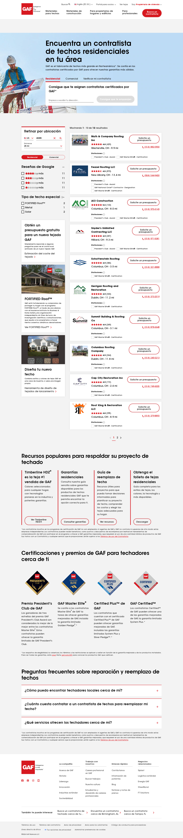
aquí (54, 655)
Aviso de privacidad (72, 825)
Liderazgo (63, 782)
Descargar (142, 522)
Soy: (145, 5)
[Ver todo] (104, 153)
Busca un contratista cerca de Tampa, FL (135, 812)
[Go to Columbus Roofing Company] (80, 351)
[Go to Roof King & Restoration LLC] (80, 409)
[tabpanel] (91, 93)
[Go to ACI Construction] (80, 204)
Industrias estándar (68, 793)
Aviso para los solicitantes (96, 825)
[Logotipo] (31, 15)
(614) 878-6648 (150, 327)
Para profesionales (129, 12)
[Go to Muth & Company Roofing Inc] (80, 140)
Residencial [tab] (53, 79)
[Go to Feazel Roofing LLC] (80, 170)
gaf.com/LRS (66, 655)
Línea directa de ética (31, 830)
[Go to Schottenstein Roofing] (80, 262)
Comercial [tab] (72, 79)
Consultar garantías (75, 522)
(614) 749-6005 (150, 386)
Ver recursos (107, 522)
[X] (28, 780)
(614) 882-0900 (150, 147)
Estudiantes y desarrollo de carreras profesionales (95, 793)
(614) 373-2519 (150, 297)
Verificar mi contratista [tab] (97, 79)
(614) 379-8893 (150, 416)
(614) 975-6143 (150, 209)
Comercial (54, 157)
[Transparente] (54, 137)
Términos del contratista (49, 825)
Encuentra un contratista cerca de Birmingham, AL (105, 812)
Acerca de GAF (66, 771)
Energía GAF (143, 782)
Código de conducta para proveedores (128, 825)
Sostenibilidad (66, 799)
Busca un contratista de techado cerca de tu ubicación (70, 813)
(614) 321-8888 (150, 267)
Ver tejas (124, 5)
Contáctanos (118, 771)
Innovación (64, 787)
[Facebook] (22, 780)
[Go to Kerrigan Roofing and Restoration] (80, 290)
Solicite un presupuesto (144, 139)
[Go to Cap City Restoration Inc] (80, 381)
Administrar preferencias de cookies (90, 830)
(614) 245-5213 (150, 358)
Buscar (64, 5)
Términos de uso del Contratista (114, 536)
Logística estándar (147, 776)
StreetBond (143, 787)
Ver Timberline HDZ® (38, 521)
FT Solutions (143, 793)
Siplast (141, 771)
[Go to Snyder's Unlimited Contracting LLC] (80, 232)
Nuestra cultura (92, 785)
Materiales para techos (52, 12)
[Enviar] (60, 137)
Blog (114, 785)
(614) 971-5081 (150, 239)
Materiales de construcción (74, 12)
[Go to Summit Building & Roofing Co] (80, 320)
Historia (62, 776)
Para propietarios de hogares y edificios (101, 12)
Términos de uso (28, 825)
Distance (28, 143)
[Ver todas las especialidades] (62, 197)
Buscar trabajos (92, 779)
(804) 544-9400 (150, 176)
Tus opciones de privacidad (58, 830)
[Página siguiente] (120, 438)
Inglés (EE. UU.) (83, 4)
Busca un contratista (152, 13)
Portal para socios (105, 5)
